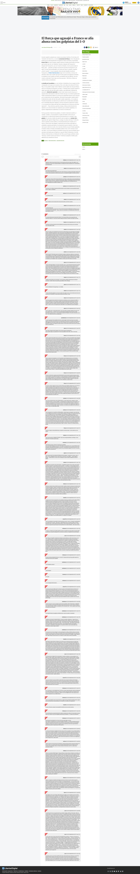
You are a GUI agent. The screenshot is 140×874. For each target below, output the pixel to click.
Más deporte (91, 5)
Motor (70, 5)
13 (45, 276)
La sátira (83, 68)
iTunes (122, 871)
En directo (86, 5)
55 (45, 740)
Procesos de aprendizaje (86, 108)
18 (45, 317)
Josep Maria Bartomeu (60, 140)
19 (45, 327)
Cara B (83, 101)
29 (45, 452)
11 (45, 251)
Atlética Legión (84, 94)
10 (45, 228)
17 (45, 307)
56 (45, 750)
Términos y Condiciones (19, 871)
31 (45, 483)
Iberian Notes (84, 71)
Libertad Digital (54, 868)
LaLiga (52, 5)
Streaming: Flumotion (20, 872)
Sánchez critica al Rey (58, 0)
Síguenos (96, 47)
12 (45, 261)
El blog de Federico (85, 120)
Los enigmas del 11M (86, 89)
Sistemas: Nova (26, 872)
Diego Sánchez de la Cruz (86, 87)
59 (45, 810)
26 (45, 427)
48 (45, 677)
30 (45, 461)
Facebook (108, 871)
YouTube (114, 871)
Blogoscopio (84, 75)
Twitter (110, 871)
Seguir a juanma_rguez (51, 47)
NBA (64, 5)
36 (45, 554)
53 (45, 717)
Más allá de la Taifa (85, 59)
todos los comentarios (52, 156)
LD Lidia (83, 66)
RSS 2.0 (83, 149)
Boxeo (82, 5)
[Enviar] (89, 47)
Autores (39, 871)
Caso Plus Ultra (63, 0)
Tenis (67, 5)
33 (45, 518)
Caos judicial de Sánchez (79, 0)
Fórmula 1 (74, 5)
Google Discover (116, 871)
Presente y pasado (85, 57)
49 (45, 687)
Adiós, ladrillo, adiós (85, 106)
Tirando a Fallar (85, 113)
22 (45, 372)
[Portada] (70, 3)
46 (45, 638)
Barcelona (46, 140)
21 (45, 355)
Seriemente (84, 99)
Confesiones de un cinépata (87, 80)
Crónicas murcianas (85, 82)
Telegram (120, 871)
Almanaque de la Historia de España (88, 92)
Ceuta (67, 0)
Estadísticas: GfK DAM (13, 872)
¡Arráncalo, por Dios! (85, 115)
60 (45, 833)
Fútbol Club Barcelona (52, 140)
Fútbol (48, 5)
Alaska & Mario (85, 117)
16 (45, 297)
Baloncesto (61, 5)
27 (45, 434)
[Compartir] (84, 47)
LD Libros (84, 110)
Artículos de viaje (85, 122)
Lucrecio (83, 64)
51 (45, 704)
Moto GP (78, 5)
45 (45, 629)
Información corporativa (7, 871)
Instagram (112, 871)
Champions (56, 5)
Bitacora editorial (85, 73)
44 (45, 616)
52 (45, 710)
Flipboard (118, 871)
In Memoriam (84, 103)
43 (45, 610)
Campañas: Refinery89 (5, 872)
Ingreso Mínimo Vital (86, 0)
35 (45, 535)
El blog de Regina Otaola (86, 54)
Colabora (134, 2)
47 (45, 653)
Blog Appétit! (84, 96)
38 (45, 567)
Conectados (84, 78)
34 (45, 527)
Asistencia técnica (33, 871)
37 (45, 561)
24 (45, 397)
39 (45, 573)
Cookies (26, 871)
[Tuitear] (87, 47)
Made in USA (84, 61)
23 (45, 382)
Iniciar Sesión (138, 3)
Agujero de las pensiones (71, 0)
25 (45, 409)
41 (45, 586)
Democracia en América (86, 85)
